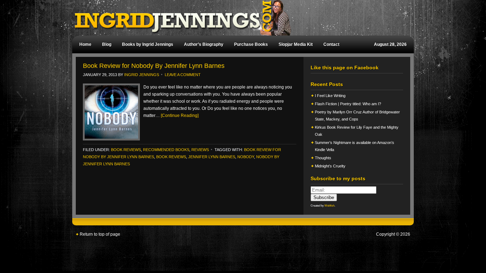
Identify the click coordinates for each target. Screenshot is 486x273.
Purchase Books (251, 44)
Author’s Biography (203, 44)
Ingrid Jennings (239, 18)
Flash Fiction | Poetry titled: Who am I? (348, 104)
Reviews (200, 150)
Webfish (329, 205)
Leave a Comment (183, 75)
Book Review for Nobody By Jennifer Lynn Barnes (153, 65)
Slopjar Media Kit (296, 44)
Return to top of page (100, 234)
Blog (106, 44)
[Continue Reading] (180, 115)
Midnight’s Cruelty (331, 166)
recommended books (166, 150)
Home (85, 44)
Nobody (245, 157)
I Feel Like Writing (330, 95)
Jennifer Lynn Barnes (211, 157)
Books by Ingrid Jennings (147, 44)
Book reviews (171, 157)
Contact (331, 44)
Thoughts (323, 158)
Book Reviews (126, 150)
